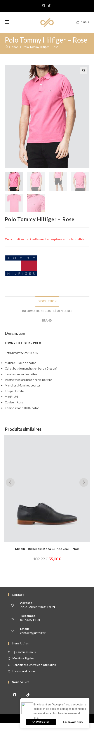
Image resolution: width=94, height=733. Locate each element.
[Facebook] (44, 5)
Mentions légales (23, 658)
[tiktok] (28, 694)
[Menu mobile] (7, 22)
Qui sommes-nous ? (25, 652)
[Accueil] (6, 47)
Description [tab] (47, 301)
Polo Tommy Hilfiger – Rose (40, 47)
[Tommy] (21, 265)
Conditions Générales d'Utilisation (34, 665)
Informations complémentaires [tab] (47, 311)
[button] (83, 70)
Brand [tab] (47, 320)
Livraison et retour (24, 671)
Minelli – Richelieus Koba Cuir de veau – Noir (47, 549)
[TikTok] (49, 5)
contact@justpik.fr (32, 633)
